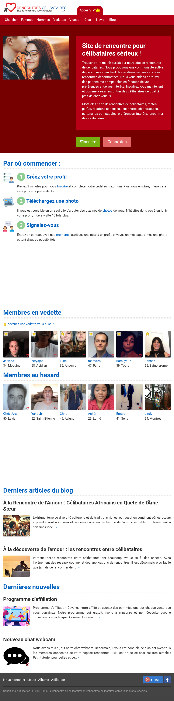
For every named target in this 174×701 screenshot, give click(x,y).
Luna (63, 361)
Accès (87, 10)
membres (63, 235)
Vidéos (74, 20)
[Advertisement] (87, 277)
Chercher (11, 20)
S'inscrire (88, 142)
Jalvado (8, 361)
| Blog (112, 20)
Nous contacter (14, 680)
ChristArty (10, 414)
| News (99, 20)
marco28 (94, 361)
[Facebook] (167, 679)
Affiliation (58, 680)
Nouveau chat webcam (29, 639)
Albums (43, 680)
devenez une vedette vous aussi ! (31, 324)
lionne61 (151, 361)
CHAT (155, 680)
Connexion (117, 142)
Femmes (27, 20)
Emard (120, 414)
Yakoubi (37, 414)
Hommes (43, 20)
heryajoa (37, 361)
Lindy (148, 414)
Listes (31, 680)
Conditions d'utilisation (16, 691)
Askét (92, 414)
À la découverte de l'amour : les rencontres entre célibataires (72, 549)
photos (107, 210)
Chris (63, 414)
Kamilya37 (123, 361)
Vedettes (59, 20)
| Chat (87, 20)
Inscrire (62, 186)
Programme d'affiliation (30, 599)
